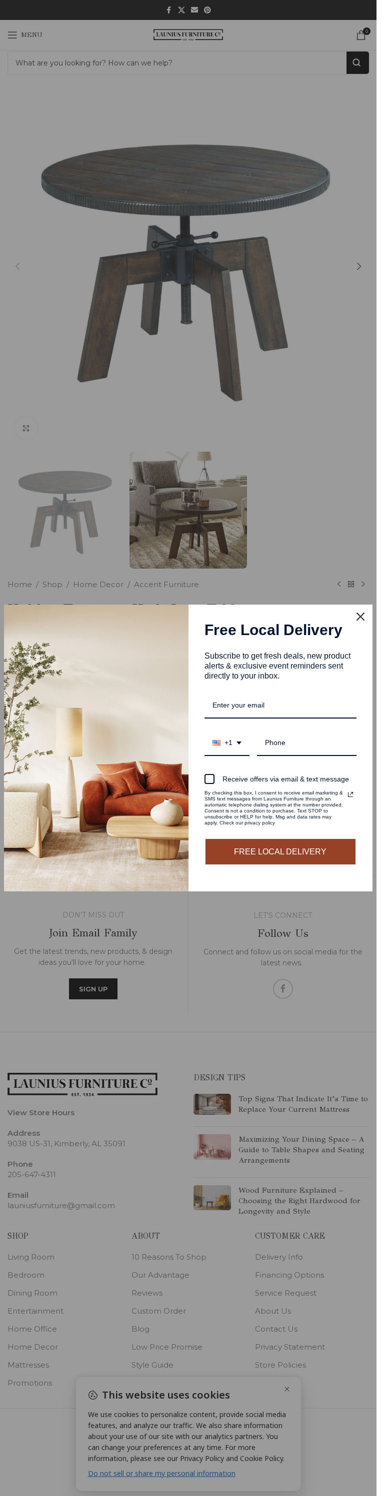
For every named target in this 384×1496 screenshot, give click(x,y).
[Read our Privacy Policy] (350, 794)
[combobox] (227, 743)
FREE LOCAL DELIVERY (280, 851)
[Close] (360, 617)
